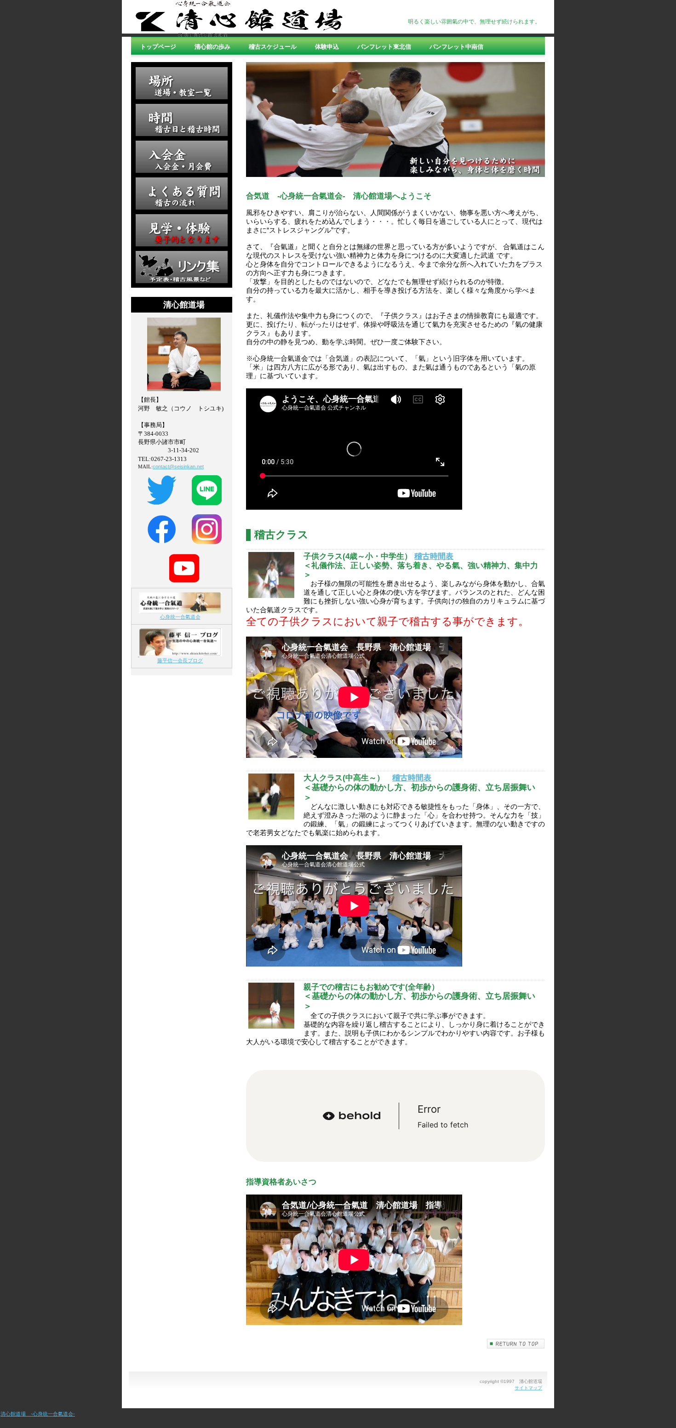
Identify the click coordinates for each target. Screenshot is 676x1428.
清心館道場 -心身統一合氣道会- (37, 1414)
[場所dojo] (182, 83)
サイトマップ (528, 1387)
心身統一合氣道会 (180, 617)
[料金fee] (182, 157)
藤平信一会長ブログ (180, 660)
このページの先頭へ (516, 1343)
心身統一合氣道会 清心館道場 (239, 18)
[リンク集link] (182, 267)
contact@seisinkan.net (178, 466)
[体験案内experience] (182, 230)
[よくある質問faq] (182, 193)
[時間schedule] (182, 120)
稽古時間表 (433, 556)
